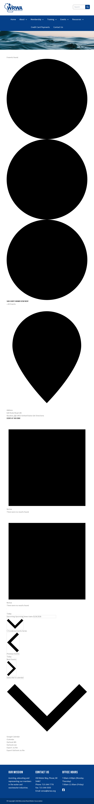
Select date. (28, 616)
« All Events (11, 304)
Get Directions (38, 415)
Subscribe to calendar (15, 677)
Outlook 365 (11, 742)
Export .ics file (12, 747)
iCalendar (10, 739)
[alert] (47, 466)
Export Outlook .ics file (16, 750)
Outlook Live (12, 745)
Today (9, 613)
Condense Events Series (17, 631)
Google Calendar (13, 736)
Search (87, 7)
